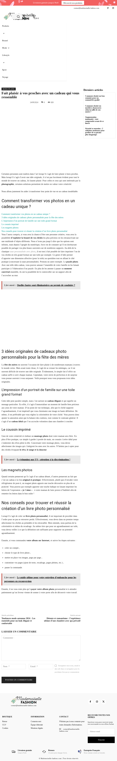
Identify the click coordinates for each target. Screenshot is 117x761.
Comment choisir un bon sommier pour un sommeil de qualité (95, 98)
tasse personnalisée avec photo (23, 251)
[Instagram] (113, 8)
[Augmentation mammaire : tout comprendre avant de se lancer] (110, 120)
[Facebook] (108, 8)
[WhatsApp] (62, 109)
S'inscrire (101, 740)
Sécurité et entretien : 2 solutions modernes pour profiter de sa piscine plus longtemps (95, 131)
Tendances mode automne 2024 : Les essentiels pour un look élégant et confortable (18, 621)
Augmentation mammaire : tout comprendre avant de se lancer (94, 120)
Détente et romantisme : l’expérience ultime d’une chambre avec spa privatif (62, 619)
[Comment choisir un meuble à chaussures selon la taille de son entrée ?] (110, 108)
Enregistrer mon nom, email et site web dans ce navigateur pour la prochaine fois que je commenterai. (67, 669)
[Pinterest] (55, 109)
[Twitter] (48, 109)
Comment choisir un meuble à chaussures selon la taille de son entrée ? (93, 109)
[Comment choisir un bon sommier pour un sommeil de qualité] (110, 99)
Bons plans (8, 89)
